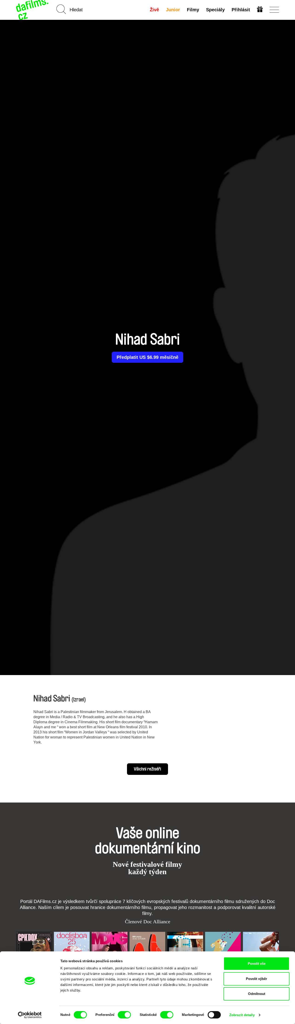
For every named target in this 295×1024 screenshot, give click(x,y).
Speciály (215, 9)
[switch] (124, 1014)
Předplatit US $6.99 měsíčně (147, 357)
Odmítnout (256, 994)
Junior (173, 9)
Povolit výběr (256, 979)
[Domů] (32, 10)
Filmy (193, 9)
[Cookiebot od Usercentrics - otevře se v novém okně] (30, 1015)
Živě (154, 9)
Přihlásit (241, 9)
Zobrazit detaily (242, 1015)
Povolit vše (257, 963)
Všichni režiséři (147, 769)
